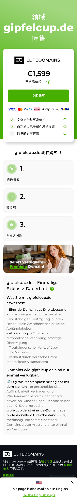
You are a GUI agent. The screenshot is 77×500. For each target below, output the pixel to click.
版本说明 (8, 475)
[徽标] (38, 454)
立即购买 (38, 96)
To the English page (39, 495)
